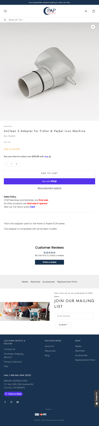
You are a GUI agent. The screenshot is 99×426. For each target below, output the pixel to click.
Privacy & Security (13, 361)
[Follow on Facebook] (5, 402)
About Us (49, 346)
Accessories (81, 355)
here (32, 206)
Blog (47, 355)
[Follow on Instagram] (11, 402)
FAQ (6, 366)
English (48, 409)
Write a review (49, 262)
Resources (50, 350)
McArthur (8, 126)
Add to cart (49, 173)
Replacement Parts (85, 360)
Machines (80, 350)
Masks (78, 346)
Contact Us (9, 349)
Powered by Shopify (57, 420)
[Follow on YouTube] (17, 402)
